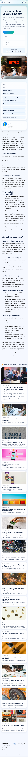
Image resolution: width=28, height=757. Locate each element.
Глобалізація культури (8, 110)
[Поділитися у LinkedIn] (15, 51)
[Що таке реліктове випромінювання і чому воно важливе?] (14, 579)
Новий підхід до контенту (9, 103)
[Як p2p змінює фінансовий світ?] (14, 478)
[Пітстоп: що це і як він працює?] (14, 546)
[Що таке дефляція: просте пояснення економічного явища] (14, 523)
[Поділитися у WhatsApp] (18, 51)
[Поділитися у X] (10, 51)
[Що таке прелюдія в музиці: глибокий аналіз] (14, 716)
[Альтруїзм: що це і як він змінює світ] (14, 433)
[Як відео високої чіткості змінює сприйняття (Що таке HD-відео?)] (14, 375)
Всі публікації (23, 364)
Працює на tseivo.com (21, 754)
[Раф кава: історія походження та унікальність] (14, 648)
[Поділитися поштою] (21, 51)
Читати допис (8, 32)
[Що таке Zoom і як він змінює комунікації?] (14, 410)
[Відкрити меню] (25, 2)
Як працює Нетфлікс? (8, 93)
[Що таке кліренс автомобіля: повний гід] (14, 694)
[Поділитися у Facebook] (13, 51)
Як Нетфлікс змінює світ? (9, 100)
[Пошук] (23, 2)
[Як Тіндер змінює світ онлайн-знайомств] (14, 455)
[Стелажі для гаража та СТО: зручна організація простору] (14, 500)
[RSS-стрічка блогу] (11, 127)
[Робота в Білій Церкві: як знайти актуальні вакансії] (14, 671)
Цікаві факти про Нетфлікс (9, 113)
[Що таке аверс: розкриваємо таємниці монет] (14, 613)
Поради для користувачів (9, 117)
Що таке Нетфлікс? (8, 90)
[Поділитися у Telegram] (7, 51)
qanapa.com (11, 123)
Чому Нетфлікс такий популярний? (11, 97)
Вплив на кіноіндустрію (9, 107)
